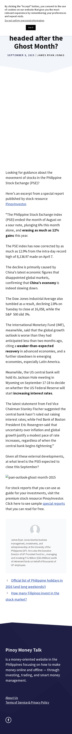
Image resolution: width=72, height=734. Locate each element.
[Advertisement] (36, 127)
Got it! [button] (30, 27)
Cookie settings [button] (14, 27)
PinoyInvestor (16, 204)
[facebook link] (8, 720)
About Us (12, 698)
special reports (54, 503)
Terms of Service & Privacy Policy (27, 702)
